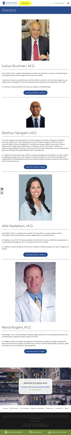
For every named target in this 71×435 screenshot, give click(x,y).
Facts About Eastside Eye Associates (41, 425)
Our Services (24, 408)
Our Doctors (13, 408)
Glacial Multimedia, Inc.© (41, 424)
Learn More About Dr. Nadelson (35, 255)
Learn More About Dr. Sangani (35, 167)
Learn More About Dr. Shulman (35, 93)
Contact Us (59, 408)
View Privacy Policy (26, 425)
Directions (49, 408)
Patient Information (37, 408)
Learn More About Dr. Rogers (35, 351)
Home (5, 408)
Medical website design (29, 424)
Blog (66, 408)
